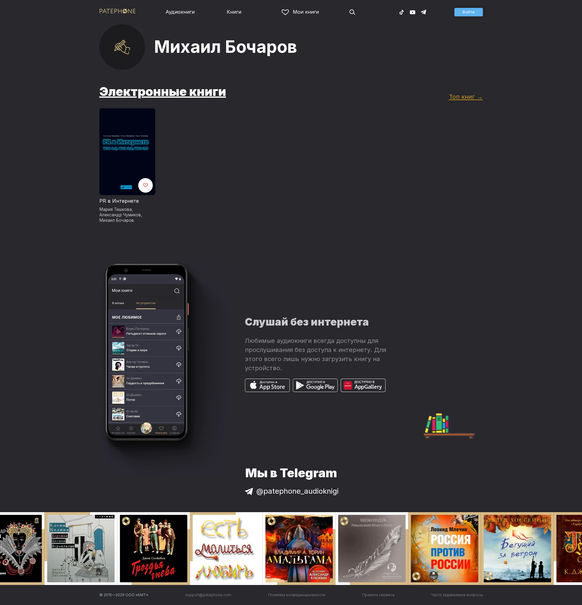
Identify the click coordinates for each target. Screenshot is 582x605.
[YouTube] (412, 12)
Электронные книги (162, 91)
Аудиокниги (180, 12)
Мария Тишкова (115, 209)
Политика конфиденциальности (296, 595)
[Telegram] (423, 12)
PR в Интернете (119, 201)
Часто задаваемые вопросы (457, 595)
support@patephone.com (208, 595)
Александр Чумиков (120, 214)
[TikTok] (401, 12)
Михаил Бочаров (116, 220)
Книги (234, 12)
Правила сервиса (378, 595)
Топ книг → (466, 96)
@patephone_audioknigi (297, 491)
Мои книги (306, 12)
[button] (468, 12)
